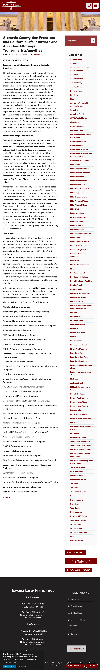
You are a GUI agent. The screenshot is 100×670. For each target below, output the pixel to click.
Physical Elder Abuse (78, 414)
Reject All (23, 667)
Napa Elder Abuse (77, 394)
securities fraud (76, 471)
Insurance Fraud (76, 320)
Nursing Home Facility (79, 406)
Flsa (72, 269)
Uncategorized (76, 512)
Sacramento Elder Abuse (80, 441)
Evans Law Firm (76, 225)
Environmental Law (78, 217)
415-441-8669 (38, 612)
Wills (72, 536)
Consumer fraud (76, 130)
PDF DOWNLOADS (76, 552)
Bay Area (74, 95)
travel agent (75, 496)
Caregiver (74, 110)
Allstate (73, 64)
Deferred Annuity (77, 145)
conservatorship (76, 126)
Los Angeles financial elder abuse (81, 366)
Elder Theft (74, 209)
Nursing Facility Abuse (79, 398)
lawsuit (73, 337)
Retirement (74, 433)
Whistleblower (76, 528)
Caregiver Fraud (77, 114)
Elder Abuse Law (77, 176)
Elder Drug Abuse (77, 193)
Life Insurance (76, 341)
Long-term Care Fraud (79, 357)
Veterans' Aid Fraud (78, 520)
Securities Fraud (76, 475)
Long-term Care (76, 353)
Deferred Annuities (78, 141)
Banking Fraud (76, 91)
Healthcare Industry (78, 273)
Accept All (9, 667)
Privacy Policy (56, 663)
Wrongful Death (76, 540)
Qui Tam (73, 422)
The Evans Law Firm (78, 492)
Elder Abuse (75, 164)
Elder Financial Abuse (79, 201)
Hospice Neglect (76, 289)
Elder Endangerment (78, 197)
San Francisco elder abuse (80, 449)
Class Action (75, 122)
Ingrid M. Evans (76, 301)
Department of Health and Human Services (81, 154)
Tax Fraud (74, 483)
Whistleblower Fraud (78, 532)
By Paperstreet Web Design (50, 665)
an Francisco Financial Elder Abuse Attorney (81, 69)
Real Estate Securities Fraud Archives (81, 427)
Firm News (74, 261)
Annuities (36, 54)
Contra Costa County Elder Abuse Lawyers (81, 135)
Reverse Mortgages (78, 437)
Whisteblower (76, 524)
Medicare (74, 379)
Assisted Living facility (79, 87)
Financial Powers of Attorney (78, 255)
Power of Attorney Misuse (80, 418)
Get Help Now (76, 648)
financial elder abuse (78, 246)
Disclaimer (48, 663)
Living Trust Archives (78, 349)
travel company (76, 500)
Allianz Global (76, 59)
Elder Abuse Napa (77, 185)
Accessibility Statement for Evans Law (72, 663)
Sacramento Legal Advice (80, 445)
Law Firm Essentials (89, 663)
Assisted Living (76, 83)
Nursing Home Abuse (78, 402)
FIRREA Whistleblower (79, 265)
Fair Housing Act (77, 229)
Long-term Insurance (78, 361)
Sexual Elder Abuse (78, 479)
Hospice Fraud (76, 285)
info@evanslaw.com (37, 615)
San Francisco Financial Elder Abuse (80, 455)
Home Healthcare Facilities (81, 281)
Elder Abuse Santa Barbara (81, 189)
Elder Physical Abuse (78, 205)
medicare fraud (76, 383)
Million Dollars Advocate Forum (80, 388)
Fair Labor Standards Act (80, 233)
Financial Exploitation (79, 250)
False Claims (75, 237)
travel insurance (76, 504)
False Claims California (79, 241)
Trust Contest (75, 508)
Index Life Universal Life (80, 293)
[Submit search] (93, 40)
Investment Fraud (77, 324)
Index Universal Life (78, 297)
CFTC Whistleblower (78, 118)
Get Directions (34, 617)
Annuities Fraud (76, 79)
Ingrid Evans (23, 54)
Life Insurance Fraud (78, 345)
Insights (73, 312)
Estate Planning (76, 221)
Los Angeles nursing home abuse (80, 373)
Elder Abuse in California (80, 172)
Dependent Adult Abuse (79, 160)
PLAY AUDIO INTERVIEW (80, 570)
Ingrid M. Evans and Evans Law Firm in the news (81, 306)
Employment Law (77, 213)
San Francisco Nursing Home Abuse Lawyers (81, 461)
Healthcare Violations (79, 277)
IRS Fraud (74, 328)
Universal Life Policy (78, 516)
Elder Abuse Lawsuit (78, 180)
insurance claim (76, 316)
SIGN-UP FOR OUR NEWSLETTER (83, 561)
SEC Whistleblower (78, 467)
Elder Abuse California (79, 168)
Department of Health (79, 149)
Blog (72, 99)
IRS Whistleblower (77, 332)
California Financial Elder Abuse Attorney (80, 104)
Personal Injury (76, 410)
